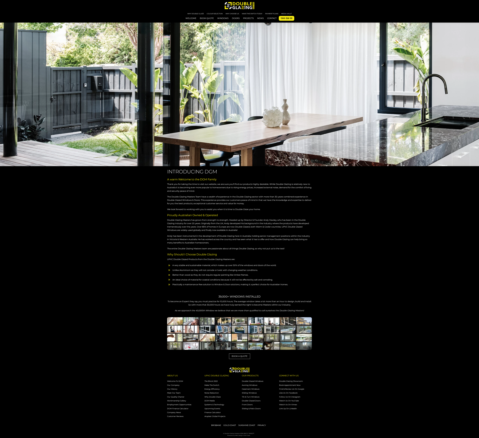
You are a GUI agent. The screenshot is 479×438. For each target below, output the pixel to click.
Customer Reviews (175, 416)
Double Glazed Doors (251, 401)
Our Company (173, 385)
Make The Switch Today (252, 14)
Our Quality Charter (175, 397)
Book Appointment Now (289, 385)
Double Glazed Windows (252, 381)
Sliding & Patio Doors (251, 408)
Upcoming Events (212, 408)
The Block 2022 (211, 381)
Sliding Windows (249, 393)
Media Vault (286, 14)
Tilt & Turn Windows (250, 397)
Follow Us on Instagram (289, 397)
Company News (174, 412)
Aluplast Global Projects (214, 416)
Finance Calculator (212, 412)
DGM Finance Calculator (177, 408)
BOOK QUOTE (207, 18)
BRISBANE (216, 425)
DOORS (236, 18)
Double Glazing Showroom (291, 381)
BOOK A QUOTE (239, 356)
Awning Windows (249, 385)
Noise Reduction (211, 393)
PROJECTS (248, 18)
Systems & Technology (214, 404)
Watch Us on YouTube (289, 401)
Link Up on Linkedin (288, 408)
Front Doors (247, 404)
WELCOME (190, 18)
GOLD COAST (229, 425)
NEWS (260, 18)
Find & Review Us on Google (291, 389)
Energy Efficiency (212, 389)
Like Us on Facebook (288, 393)
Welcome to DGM (175, 381)
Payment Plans (271, 14)
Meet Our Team (174, 393)
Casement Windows (250, 389)
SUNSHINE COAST (246, 425)
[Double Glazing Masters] (239, 5)
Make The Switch (211, 385)
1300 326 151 (286, 18)
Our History (172, 389)
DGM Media (209, 401)
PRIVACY (262, 425)
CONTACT (272, 18)
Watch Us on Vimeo (288, 404)
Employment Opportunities (179, 404)
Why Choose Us (232, 14)
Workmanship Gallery (176, 401)
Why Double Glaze (195, 14)
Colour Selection (215, 14)
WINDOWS (223, 18)
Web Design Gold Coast (242, 435)
